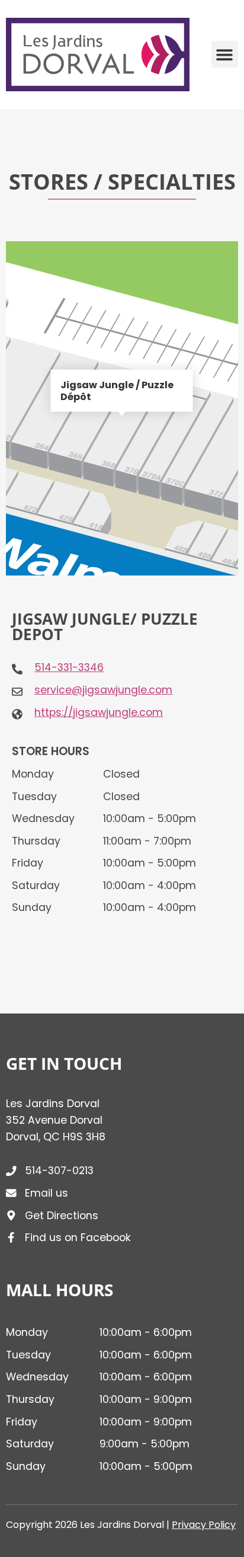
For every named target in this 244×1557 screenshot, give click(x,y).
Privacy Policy (204, 1525)
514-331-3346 (69, 667)
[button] (224, 54)
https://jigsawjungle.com (98, 712)
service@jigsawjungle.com (103, 690)
